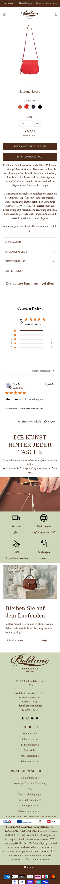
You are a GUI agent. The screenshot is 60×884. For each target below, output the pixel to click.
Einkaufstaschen (30, 745)
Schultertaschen (30, 739)
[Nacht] (33, 107)
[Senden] (44, 640)
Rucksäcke (30, 750)
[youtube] (37, 718)
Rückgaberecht (30, 805)
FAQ (30, 789)
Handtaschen (30, 733)
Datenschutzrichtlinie (30, 811)
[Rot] (27, 107)
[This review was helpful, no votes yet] (45, 421)
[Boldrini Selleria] (30, 14)
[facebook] (23, 718)
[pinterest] (32, 718)
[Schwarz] (40, 107)
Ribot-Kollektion (30, 761)
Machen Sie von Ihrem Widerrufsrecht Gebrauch (30, 816)
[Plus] (37, 123)
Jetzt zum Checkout (30, 156)
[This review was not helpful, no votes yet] (51, 421)
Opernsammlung (30, 756)
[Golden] (20, 107)
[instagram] (28, 718)
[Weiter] (33, 82)
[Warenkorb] (55, 14)
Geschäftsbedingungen (30, 794)
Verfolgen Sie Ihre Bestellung (30, 783)
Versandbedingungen (30, 800)
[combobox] (43, 370)
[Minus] (22, 123)
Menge (30, 117)
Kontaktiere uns (30, 777)
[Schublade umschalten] (4, 14)
